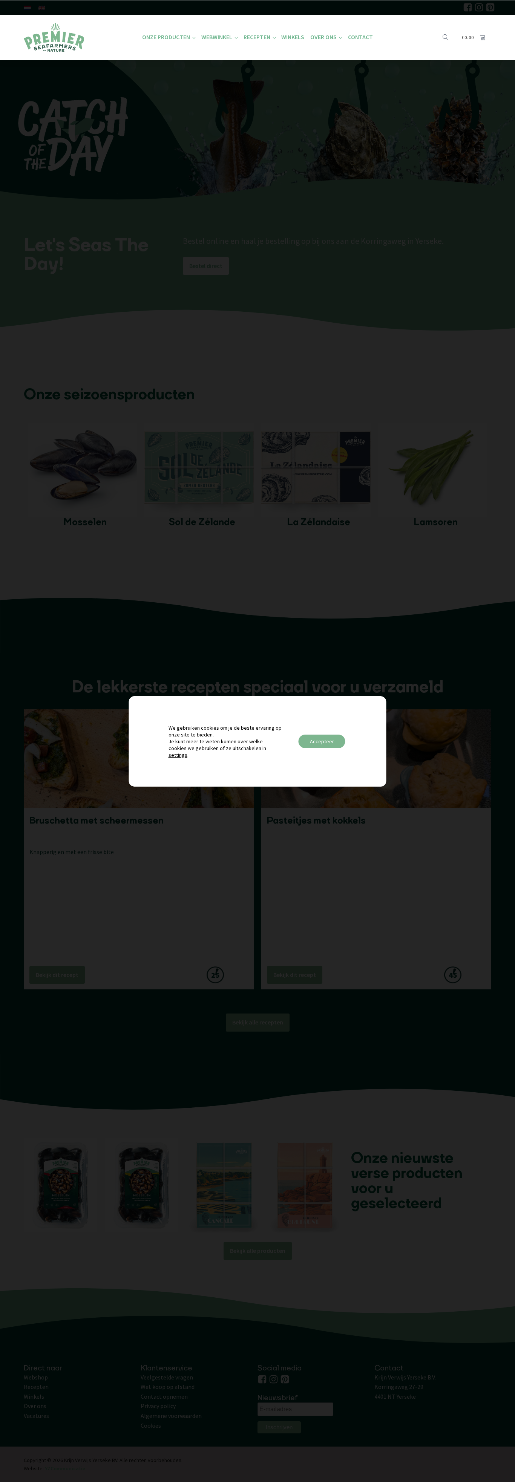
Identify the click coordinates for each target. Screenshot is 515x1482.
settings (178, 755)
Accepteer (322, 741)
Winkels (292, 37)
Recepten (257, 37)
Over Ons (323, 37)
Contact (360, 37)
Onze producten (166, 37)
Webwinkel (216, 37)
